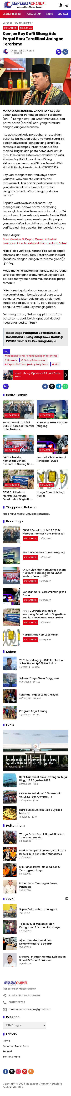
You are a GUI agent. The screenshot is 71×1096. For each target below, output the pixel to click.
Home (6, 1040)
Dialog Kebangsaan (35, 360)
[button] (60, 5)
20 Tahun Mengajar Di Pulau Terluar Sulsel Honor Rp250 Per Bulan (41, 662)
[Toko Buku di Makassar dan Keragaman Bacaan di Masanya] (10, 927)
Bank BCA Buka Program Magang (52, 424)
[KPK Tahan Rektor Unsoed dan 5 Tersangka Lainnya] (10, 870)
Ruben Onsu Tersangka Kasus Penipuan (38, 885)
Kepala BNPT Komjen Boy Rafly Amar (27, 364)
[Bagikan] (65, 52)
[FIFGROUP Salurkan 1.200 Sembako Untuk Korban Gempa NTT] (10, 797)
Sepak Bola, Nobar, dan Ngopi (38, 909)
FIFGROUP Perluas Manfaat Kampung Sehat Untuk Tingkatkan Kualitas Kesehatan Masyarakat (18, 496)
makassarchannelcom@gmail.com (30, 1009)
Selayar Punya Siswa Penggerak (39, 678)
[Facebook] (45, 386)
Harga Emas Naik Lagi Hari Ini (50, 494)
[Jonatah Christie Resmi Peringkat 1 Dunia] (52, 444)
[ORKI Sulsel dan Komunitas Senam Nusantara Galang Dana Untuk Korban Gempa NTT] (18, 444)
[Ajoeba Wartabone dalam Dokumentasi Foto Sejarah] (10, 943)
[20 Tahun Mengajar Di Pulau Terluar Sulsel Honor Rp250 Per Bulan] (10, 663)
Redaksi (7, 1051)
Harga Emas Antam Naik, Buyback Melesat (40, 811)
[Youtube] (24, 1071)
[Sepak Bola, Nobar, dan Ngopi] (10, 911)
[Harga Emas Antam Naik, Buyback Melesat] (10, 813)
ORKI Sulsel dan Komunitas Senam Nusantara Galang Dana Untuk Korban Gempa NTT (18, 461)
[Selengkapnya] (66, 898)
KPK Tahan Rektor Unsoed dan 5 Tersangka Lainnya (39, 868)
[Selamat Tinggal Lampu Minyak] (10, 696)
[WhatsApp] (65, 386)
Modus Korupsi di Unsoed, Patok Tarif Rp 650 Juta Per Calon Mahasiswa (42, 852)
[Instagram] (18, 1071)
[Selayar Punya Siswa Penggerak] (10, 680)
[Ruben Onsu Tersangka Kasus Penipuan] (10, 886)
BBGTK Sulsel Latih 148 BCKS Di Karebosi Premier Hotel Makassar (18, 426)
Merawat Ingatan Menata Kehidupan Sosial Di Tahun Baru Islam (42, 958)
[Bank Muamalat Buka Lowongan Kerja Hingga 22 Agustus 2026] (10, 780)
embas (14, 51)
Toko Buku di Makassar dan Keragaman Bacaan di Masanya (39, 925)
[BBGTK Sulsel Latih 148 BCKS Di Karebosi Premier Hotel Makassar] (18, 409)
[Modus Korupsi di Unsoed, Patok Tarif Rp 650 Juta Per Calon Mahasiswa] (10, 854)
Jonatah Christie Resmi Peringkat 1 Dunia (51, 459)
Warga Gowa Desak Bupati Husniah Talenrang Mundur (41, 836)
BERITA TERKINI (10, 28)
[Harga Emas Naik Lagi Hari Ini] (52, 479)
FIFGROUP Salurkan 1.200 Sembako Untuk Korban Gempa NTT (40, 795)
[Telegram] (59, 386)
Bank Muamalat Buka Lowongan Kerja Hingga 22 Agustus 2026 (43, 779)
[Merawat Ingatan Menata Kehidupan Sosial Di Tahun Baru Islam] (10, 960)
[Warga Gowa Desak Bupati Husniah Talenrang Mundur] (10, 837)
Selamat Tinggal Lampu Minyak (38, 694)
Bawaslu (12, 360)
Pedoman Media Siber (16, 1046)
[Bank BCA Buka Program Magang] (52, 409)
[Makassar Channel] (25, 5)
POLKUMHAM (26, 28)
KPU (57, 364)
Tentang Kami (11, 1056)
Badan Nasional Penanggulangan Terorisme (32, 355)
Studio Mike (16, 1087)
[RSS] (31, 1071)
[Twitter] (52, 386)
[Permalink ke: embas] (7, 52)
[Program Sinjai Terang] (10, 712)
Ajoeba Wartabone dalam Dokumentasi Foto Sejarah (35, 942)
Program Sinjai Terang (33, 711)
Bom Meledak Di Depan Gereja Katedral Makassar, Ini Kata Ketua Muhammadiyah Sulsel (35, 241)
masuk (21, 514)
